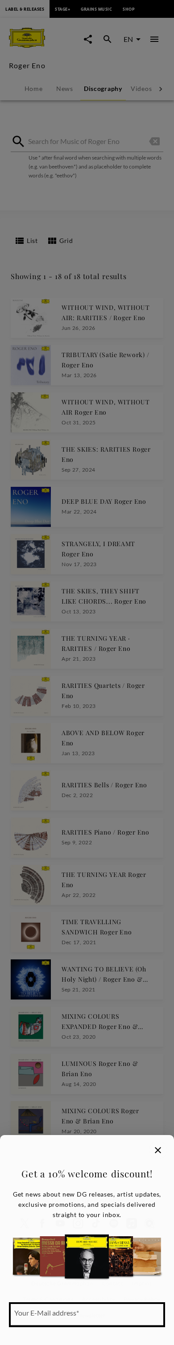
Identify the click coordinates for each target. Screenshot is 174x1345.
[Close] (158, 1150)
